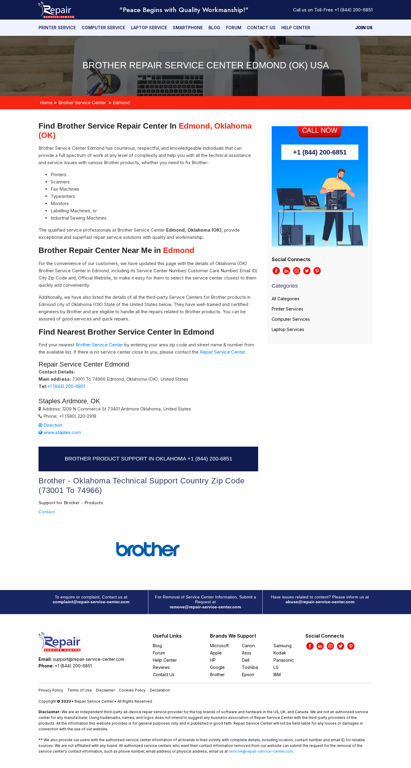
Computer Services (291, 319)
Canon (248, 645)
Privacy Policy (51, 690)
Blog (214, 27)
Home (46, 102)
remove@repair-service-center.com (205, 606)
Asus (246, 652)
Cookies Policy (132, 690)
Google (217, 667)
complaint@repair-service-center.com (91, 601)
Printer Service (57, 27)
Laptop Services (288, 329)
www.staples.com (61, 432)
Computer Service (103, 27)
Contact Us (261, 27)
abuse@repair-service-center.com (320, 601)
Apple (216, 652)
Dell (245, 660)
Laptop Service (149, 27)
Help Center (295, 27)
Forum (233, 27)
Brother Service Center (82, 102)
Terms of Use (79, 690)
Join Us (363, 27)
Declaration (160, 690)
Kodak (279, 652)
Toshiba (250, 667)
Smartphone (188, 27)
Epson (248, 674)
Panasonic (283, 660)
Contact (47, 511)
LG (276, 667)
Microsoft (219, 645)
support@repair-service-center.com (88, 659)
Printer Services (287, 308)
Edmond (121, 102)
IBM (277, 674)
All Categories (285, 298)
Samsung (282, 645)
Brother (217, 674)
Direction (52, 425)
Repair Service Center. (223, 352)
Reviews (161, 667)
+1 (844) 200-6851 (353, 10)
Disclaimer (105, 690)
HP (213, 660)
